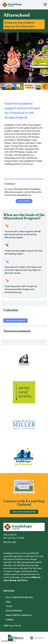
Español (12, 641)
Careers (9, 619)
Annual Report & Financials (19, 615)
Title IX (9, 606)
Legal (8, 602)
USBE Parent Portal (12, 625)
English (5, 641)
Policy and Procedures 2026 (19, 597)
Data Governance (14, 611)
